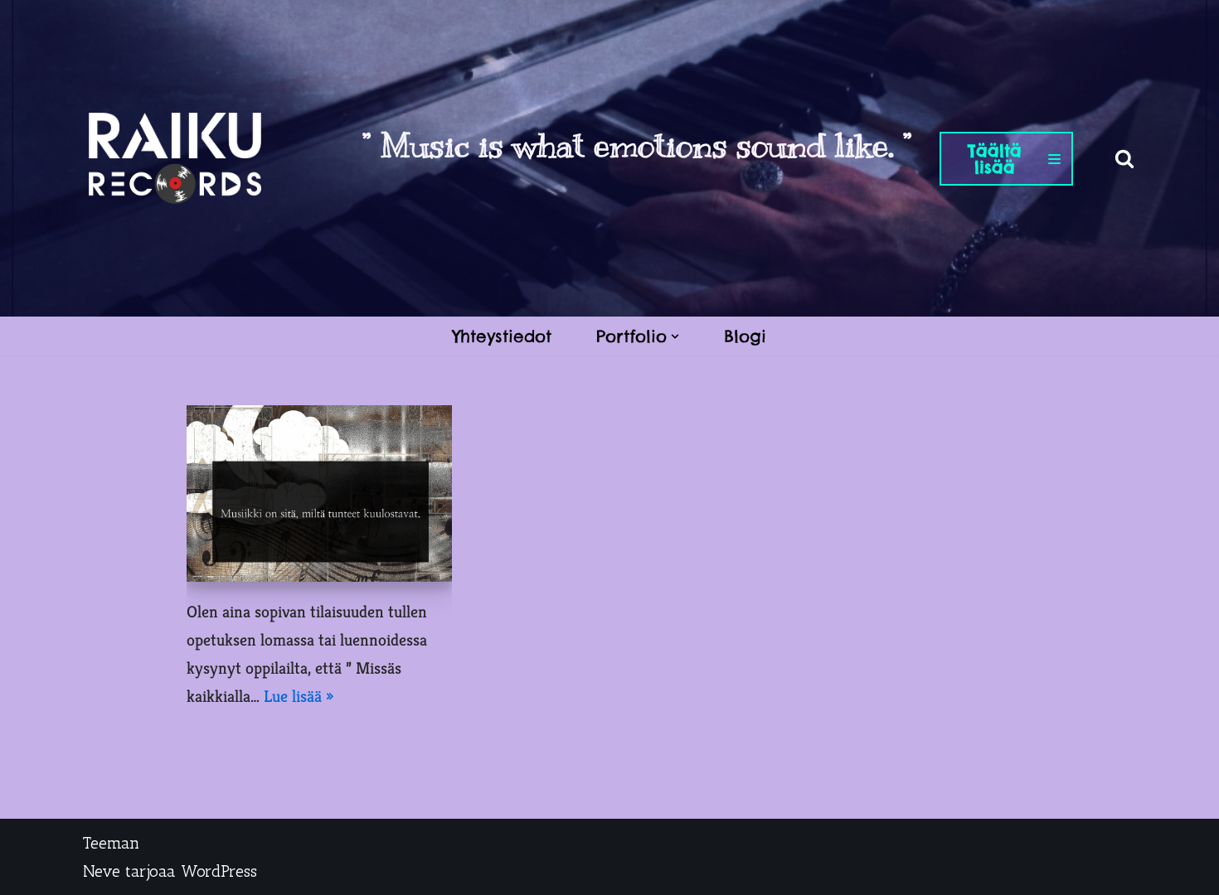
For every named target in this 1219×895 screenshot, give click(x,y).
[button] (675, 336)
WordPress (219, 871)
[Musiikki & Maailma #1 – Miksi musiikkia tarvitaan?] (319, 493)
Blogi (745, 336)
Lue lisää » (298, 696)
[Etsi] (1124, 158)
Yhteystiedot (502, 336)
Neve (101, 871)
